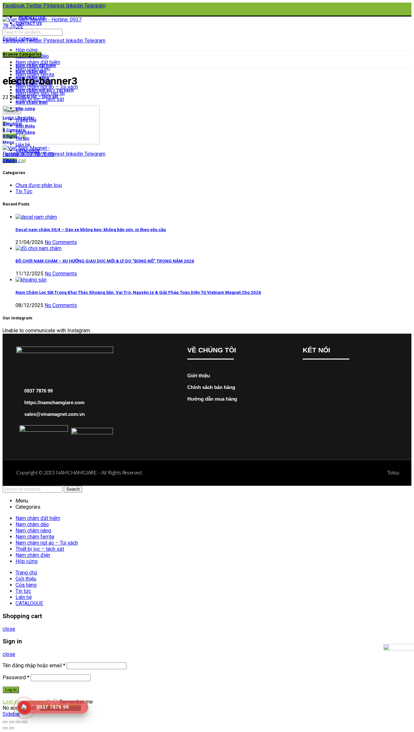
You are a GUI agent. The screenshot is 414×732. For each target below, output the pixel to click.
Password (16, 677)
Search (73, 489)
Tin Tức (24, 191)
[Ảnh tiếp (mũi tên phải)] (11, 728)
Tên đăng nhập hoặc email (34, 665)
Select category (20, 39)
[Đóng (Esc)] (5, 722)
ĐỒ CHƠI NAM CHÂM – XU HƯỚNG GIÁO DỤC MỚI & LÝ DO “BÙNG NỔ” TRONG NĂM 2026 (105, 261)
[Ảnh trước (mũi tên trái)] (5, 728)
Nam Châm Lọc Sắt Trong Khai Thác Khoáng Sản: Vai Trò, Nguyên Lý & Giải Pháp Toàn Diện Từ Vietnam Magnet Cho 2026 (138, 292)
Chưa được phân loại (39, 185)
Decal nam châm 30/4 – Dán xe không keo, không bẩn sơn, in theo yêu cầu (91, 229)
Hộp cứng (27, 50)
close (9, 160)
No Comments (61, 242)
